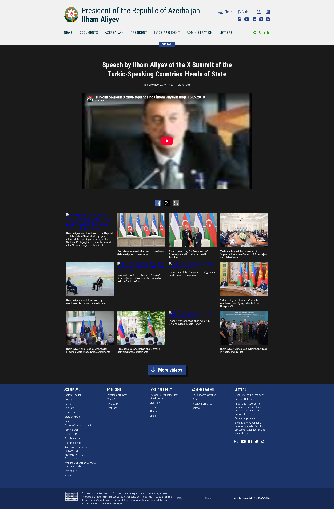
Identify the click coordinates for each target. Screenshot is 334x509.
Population (70, 408)
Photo (228, 12)
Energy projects (73, 442)
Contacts (197, 408)
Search (264, 32)
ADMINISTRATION (199, 32)
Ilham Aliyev (100, 19)
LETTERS (225, 32)
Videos (153, 415)
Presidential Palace (202, 403)
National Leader (73, 395)
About (208, 498)
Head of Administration (204, 395)
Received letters (243, 399)
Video (246, 12)
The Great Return (73, 434)
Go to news (184, 84)
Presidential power (117, 395)
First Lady (112, 408)
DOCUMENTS (88, 32)
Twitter (261, 19)
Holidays (69, 421)
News (153, 407)
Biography (112, 403)
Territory (69, 403)
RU (268, 12)
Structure (197, 399)
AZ (259, 12)
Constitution (71, 412)
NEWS (68, 32)
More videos (170, 370)
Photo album (71, 470)
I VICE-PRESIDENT (167, 32)
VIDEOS (167, 44)
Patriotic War (71, 429)
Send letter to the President (249, 395)
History (68, 399)
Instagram (239, 19)
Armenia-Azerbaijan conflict (79, 425)
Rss (268, 19)
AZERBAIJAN (114, 32)
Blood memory (72, 438)
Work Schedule (115, 399)
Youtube (246, 19)
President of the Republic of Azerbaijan (141, 10)
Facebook (254, 19)
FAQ (179, 498)
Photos (153, 411)
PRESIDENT (138, 32)
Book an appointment (246, 418)
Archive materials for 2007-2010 (252, 498)
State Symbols (72, 416)
